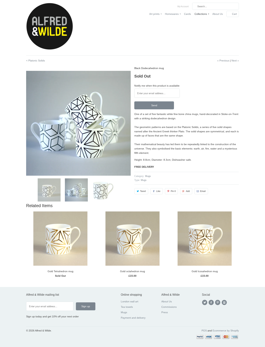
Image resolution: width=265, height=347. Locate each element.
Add (188, 191)
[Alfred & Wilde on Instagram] (225, 302)
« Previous (223, 60)
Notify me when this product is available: (157, 85)
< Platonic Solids (35, 60)
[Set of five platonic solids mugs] (78, 123)
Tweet (143, 191)
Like (158, 191)
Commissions (169, 306)
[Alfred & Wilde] (49, 28)
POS (204, 330)
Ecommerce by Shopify (226, 330)
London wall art (129, 301)
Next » (235, 60)
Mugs (148, 176)
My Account (183, 6)
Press (164, 312)
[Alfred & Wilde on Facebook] (211, 302)
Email (203, 191)
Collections (202, 13)
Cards (187, 13)
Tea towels (127, 306)
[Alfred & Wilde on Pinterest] (218, 302)
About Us (217, 13)
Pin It (173, 191)
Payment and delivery (133, 317)
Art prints (155, 13)
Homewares (172, 13)
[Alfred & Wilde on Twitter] (205, 302)
